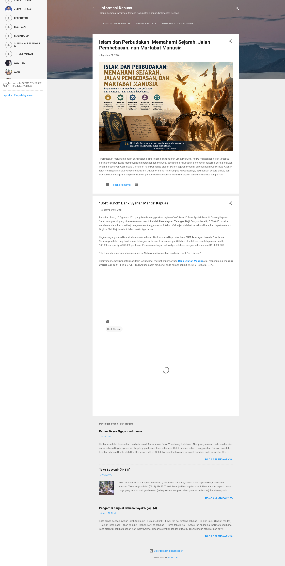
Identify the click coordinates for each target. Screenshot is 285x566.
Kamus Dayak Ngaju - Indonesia (120, 431)
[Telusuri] (237, 9)
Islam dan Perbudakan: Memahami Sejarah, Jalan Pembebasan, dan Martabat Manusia (154, 45)
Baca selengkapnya (219, 459)
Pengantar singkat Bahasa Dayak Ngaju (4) (128, 508)
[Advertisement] (166, 290)
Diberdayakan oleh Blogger (168, 550)
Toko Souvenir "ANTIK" (114, 469)
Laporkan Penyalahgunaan (17, 95)
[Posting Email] (136, 185)
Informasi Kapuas (116, 8)
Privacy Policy (146, 23)
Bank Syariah (114, 329)
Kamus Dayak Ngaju (116, 23)
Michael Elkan (173, 557)
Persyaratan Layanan (177, 23)
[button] (231, 41)
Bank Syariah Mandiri (190, 261)
